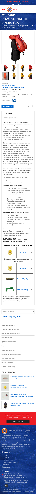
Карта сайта (6, 467)
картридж (22, 252)
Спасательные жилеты (9, 85)
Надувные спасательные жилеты (13, 87)
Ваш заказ (5, 465)
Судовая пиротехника (9, 341)
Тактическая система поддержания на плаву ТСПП (22, 404)
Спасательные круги (8, 325)
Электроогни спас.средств (10, 329)
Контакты (5, 458)
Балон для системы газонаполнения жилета (22, 378)
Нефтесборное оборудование (11, 354)
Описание (8, 113)
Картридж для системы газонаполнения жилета (18, 387)
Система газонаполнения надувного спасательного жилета (21, 396)
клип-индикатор (22, 290)
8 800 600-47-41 (14, 1)
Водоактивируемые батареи (11, 333)
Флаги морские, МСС (8, 358)
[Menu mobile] (32, 9)
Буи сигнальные (7, 337)
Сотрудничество (8, 460)
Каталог (4, 455)
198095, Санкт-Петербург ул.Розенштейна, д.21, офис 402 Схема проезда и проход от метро (15, 475)
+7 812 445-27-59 (24, 1)
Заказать (8, 106)
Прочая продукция (8, 362)
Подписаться (18, 421)
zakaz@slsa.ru (19, 4)
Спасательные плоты (9, 350)
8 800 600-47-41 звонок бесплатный (16, 480)
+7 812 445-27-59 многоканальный (15, 482)
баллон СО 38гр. (22, 279)
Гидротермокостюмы (8, 346)
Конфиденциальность (10, 462)
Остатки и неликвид (8, 366)
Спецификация (10, 118)
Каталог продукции (11, 317)
